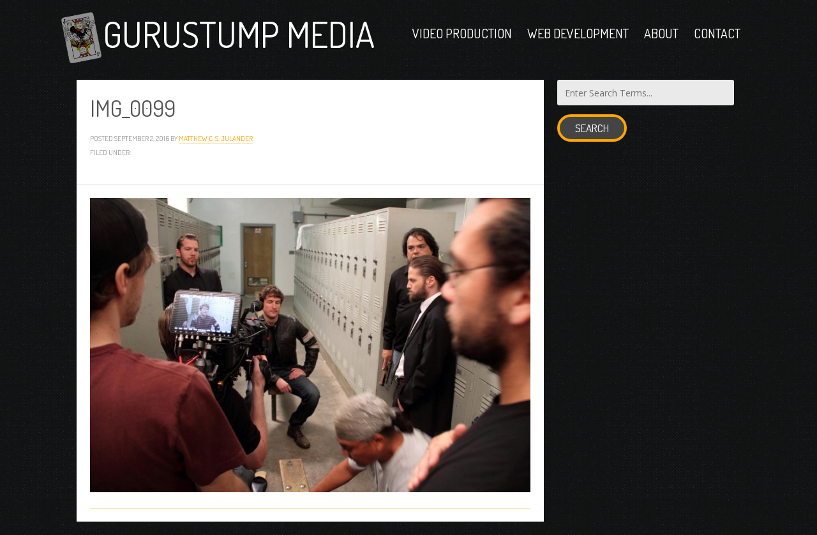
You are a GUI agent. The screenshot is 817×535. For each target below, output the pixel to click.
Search (592, 128)
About (661, 33)
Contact (717, 33)
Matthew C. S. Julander (216, 138)
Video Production (462, 33)
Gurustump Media (239, 33)
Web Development (578, 33)
